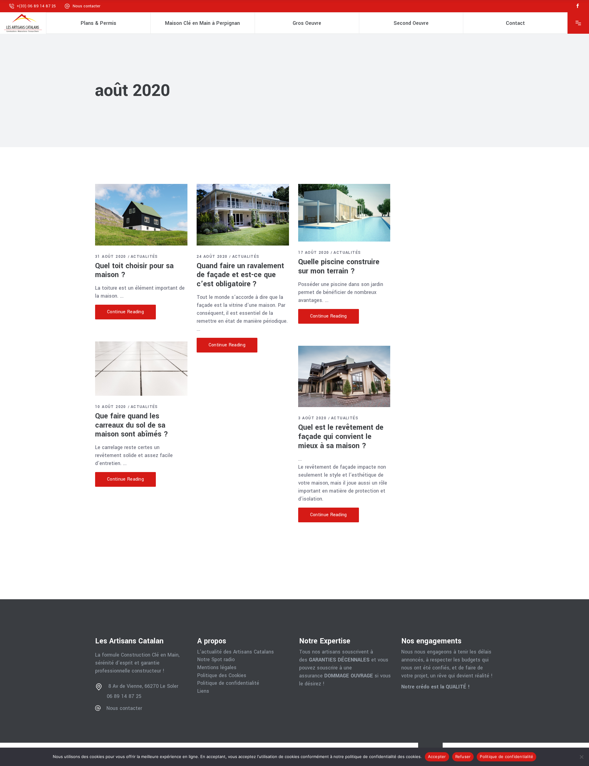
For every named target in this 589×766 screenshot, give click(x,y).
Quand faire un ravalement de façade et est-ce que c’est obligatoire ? (240, 275)
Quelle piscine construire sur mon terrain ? (338, 266)
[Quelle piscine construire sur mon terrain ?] (344, 213)
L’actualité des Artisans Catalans (235, 652)
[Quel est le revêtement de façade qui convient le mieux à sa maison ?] (344, 376)
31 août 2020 (110, 256)
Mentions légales (217, 668)
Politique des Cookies (221, 676)
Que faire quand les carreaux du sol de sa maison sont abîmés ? (131, 425)
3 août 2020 (312, 418)
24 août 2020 (212, 256)
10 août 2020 (110, 407)
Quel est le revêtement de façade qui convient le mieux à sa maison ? (340, 436)
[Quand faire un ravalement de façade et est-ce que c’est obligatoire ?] (243, 215)
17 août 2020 (313, 252)
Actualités (144, 256)
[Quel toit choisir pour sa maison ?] (141, 215)
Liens (203, 691)
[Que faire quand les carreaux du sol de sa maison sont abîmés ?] (141, 368)
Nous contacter (86, 6)
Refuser (463, 756)
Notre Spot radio (216, 660)
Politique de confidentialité (228, 683)
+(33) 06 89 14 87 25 (36, 6)
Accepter (437, 756)
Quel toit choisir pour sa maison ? (134, 270)
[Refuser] (581, 757)
